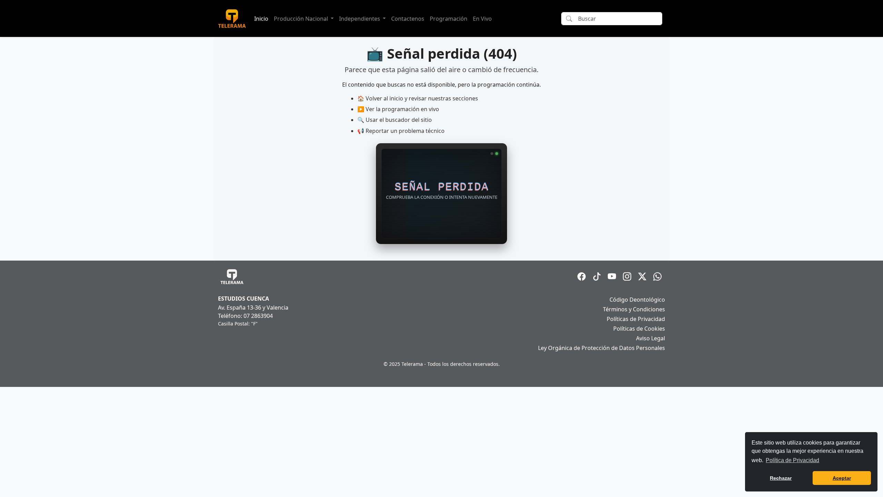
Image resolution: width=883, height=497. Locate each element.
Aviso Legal (650, 338)
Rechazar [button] (781, 478)
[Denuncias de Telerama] (657, 276)
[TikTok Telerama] (597, 276)
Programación (448, 18)
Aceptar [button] (842, 478)
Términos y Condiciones (634, 309)
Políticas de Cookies (639, 328)
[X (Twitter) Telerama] (642, 276)
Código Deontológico (637, 299)
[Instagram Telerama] (627, 276)
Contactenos (407, 18)
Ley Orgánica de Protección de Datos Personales (601, 348)
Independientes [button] (360, 18)
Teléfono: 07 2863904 (245, 316)
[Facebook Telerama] (581, 276)
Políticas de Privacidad (636, 319)
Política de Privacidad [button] (792, 460)
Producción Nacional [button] (301, 18)
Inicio (261, 18)
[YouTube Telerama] (612, 276)
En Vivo (482, 18)
